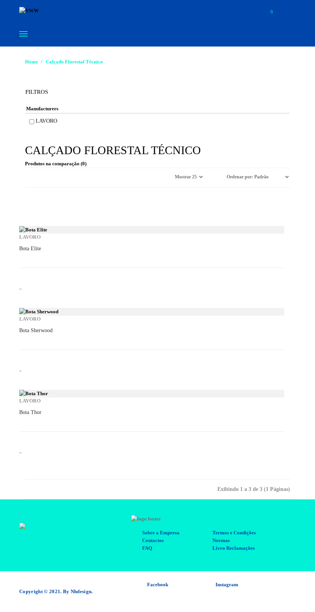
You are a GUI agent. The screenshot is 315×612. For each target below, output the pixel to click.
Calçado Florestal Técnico (74, 62)
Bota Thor (30, 412)
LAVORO (46, 121)
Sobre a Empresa (160, 533)
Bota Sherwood (36, 330)
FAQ (147, 548)
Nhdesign (81, 591)
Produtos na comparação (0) (55, 163)
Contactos (153, 540)
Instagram (227, 584)
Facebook (157, 584)
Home (31, 62)
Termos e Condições (234, 533)
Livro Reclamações (233, 548)
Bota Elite (30, 248)
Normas (221, 540)
